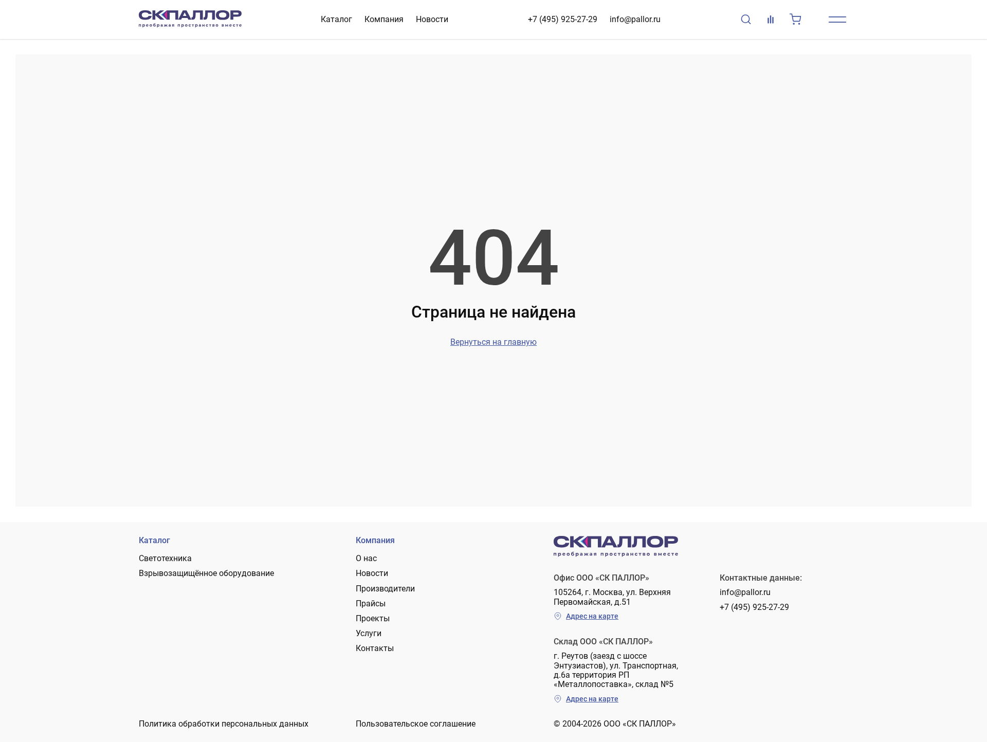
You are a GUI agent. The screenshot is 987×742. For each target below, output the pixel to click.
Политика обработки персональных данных (223, 724)
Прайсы (371, 603)
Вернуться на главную (493, 342)
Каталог (336, 19)
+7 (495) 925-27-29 (562, 19)
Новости (432, 19)
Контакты (375, 648)
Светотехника (165, 558)
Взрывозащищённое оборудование (206, 573)
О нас (366, 558)
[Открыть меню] (837, 19)
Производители (385, 588)
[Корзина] (795, 19)
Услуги (368, 633)
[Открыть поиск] (746, 19)
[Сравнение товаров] (770, 19)
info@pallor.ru (635, 19)
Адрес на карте (592, 616)
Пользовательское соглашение (416, 724)
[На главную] (190, 19)
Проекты (373, 618)
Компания (384, 19)
